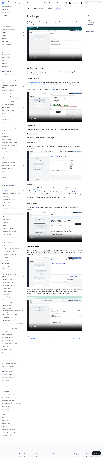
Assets (3, 133)
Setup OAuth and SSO (8, 282)
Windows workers (6, 423)
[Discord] (66, 2)
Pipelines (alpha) (7, 24)
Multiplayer (5, 420)
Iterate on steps (90, 31)
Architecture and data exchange (11, 193)
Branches (5, 211)
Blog (45, 3)
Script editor (5, 188)
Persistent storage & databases (10, 96)
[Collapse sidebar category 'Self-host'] (23, 276)
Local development (7, 326)
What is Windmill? (6, 9)
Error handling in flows (9, 208)
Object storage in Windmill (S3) (10, 99)
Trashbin (4, 177)
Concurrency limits (8, 228)
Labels (3, 174)
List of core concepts (7, 74)
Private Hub (5, 426)
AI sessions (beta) (6, 54)
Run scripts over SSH (7, 340)
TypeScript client (6, 349)
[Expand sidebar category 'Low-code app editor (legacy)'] (23, 266)
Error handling (6, 119)
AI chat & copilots (6, 57)
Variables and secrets (7, 131)
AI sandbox (5, 66)
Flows (4, 21)
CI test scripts (6, 320)
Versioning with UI (8, 303)
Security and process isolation (10, 343)
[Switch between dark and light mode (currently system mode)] (81, 3)
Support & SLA (5, 380)
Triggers (4, 35)
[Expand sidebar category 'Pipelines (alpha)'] (23, 107)
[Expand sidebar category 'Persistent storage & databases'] (23, 96)
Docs (23, 3)
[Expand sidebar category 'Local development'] (23, 326)
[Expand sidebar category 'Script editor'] (23, 188)
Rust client (4, 355)
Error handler (6, 219)
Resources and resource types (10, 128)
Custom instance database (9, 102)
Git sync (5, 300)
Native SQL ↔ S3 (6, 435)
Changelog (52, 3)
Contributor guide (6, 44)
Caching (4, 148)
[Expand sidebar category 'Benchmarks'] (23, 41)
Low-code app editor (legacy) (9, 266)
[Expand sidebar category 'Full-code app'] (23, 263)
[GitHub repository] (70, 3)
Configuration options (91, 16)
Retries (4, 225)
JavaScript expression (36, 82)
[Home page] (28, 8)
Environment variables (8, 136)
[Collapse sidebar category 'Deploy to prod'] (23, 294)
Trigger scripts (6, 222)
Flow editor (5, 190)
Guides (4, 32)
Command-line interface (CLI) (9, 329)
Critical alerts (5, 409)
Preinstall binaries (6, 332)
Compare (4, 38)
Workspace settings (7, 168)
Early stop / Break (7, 243)
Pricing (17, 3)
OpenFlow (5, 196)
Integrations (5, 180)
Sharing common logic (8, 346)
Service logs (5, 154)
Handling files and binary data (10, 151)
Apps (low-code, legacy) (9, 29)
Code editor (5, 269)
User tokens (5, 116)
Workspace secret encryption (9, 145)
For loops (5, 214)
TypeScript (37, 190)
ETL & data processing (8, 104)
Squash (89, 27)
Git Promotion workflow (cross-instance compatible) (13, 311)
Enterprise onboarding (8, 377)
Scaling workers (6, 360)
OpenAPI (39, 3)
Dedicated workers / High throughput (12, 403)
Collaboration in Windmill (8, 162)
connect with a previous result (41, 84)
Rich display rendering (8, 90)
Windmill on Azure (8, 291)
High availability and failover (9, 363)
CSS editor (4, 418)
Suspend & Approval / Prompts (11, 248)
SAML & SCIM (5, 397)
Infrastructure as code (9, 285)
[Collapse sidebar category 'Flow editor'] (23, 190)
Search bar (4, 159)
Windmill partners (6, 438)
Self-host (4, 276)
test (36, 207)
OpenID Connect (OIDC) (8, 394)
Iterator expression (92, 18)
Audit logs (4, 383)
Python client (5, 352)
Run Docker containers (8, 337)
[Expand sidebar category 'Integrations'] (23, 180)
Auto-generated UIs (7, 77)
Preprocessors (5, 157)
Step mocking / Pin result (9, 254)
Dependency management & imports (9, 86)
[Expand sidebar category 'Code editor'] (23, 269)
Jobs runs (4, 125)
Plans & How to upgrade (8, 374)
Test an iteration (90, 29)
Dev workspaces (7, 308)
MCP (3, 60)
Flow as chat (6, 260)
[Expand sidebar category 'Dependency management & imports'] (23, 86)
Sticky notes (6, 257)
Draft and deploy (7, 297)
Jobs (3, 122)
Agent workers (5, 406)
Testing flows (6, 202)
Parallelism (90, 24)
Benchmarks (5, 41)
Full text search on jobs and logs (10, 432)
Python (46, 190)
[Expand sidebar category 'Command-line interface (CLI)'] (23, 329)
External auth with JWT (8, 400)
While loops (6, 217)
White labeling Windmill (8, 429)
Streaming (4, 171)
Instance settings (7, 279)
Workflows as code (7, 93)
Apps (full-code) (7, 26)
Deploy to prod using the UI (10, 314)
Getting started (6, 12)
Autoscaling (5, 386)
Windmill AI (52, 89)
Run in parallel (91, 22)
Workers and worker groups (9, 142)
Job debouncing (6, 391)
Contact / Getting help (8, 47)
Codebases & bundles (7, 415)
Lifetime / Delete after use (10, 237)
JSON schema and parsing (9, 80)
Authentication (6, 113)
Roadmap (60, 3)
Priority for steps (7, 234)
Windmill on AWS (7, 288)
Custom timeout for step (9, 231)
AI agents (4, 63)
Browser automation (7, 334)
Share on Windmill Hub (8, 366)
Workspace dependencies (8, 165)
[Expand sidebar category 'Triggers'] (23, 35)
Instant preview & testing (8, 83)
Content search (6, 412)
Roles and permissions (8, 110)
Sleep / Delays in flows (9, 251)
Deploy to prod (6, 294)
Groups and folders (7, 139)
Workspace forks (7, 305)
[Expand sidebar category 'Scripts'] (23, 18)
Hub (33, 3)
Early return (6, 245)
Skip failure (90, 20)
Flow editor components (9, 199)
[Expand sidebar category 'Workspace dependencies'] (23, 165)
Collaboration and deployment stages (13, 323)
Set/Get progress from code (9, 358)
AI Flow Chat (6, 205)
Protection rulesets (8, 317)
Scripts (4, 18)
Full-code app (5, 263)
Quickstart (4, 15)
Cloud (28, 3)
